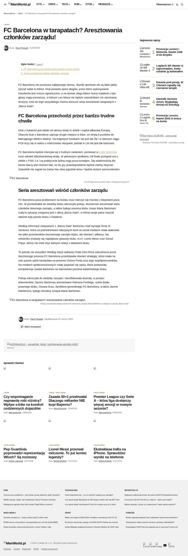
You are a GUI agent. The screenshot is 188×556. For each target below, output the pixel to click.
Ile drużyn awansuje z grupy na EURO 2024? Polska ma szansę (91, 522)
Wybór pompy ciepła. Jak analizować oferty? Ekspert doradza (30, 500)
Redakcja (7, 549)
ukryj (39, 64)
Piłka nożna (61, 392)
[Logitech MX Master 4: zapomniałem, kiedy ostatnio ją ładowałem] (145, 68)
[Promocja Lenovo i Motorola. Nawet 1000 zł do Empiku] (145, 52)
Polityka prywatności (49, 549)
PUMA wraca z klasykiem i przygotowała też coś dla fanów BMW (31, 522)
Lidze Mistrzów (108, 152)
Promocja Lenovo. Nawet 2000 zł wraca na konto (168, 118)
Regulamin (26, 549)
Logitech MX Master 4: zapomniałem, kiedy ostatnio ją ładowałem (169, 68)
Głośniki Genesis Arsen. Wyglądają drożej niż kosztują (167, 101)
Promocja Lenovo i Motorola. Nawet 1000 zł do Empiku (169, 52)
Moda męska (10, 513)
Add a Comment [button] (33, 327)
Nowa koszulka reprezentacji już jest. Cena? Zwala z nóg (27, 527)
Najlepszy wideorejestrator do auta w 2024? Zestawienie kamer (151, 495)
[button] (5, 4)
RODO (36, 549)
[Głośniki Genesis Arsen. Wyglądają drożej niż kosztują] (145, 102)
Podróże (130, 513)
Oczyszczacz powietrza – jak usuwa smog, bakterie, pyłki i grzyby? (32, 495)
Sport (20, 13)
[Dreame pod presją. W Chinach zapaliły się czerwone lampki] (145, 85)
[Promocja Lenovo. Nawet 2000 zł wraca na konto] (145, 118)
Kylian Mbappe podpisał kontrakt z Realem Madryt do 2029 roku (92, 527)
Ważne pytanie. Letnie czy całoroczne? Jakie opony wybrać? (150, 504)
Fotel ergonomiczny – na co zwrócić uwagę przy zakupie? (89, 495)
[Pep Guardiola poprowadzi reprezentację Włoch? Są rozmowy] (24, 431)
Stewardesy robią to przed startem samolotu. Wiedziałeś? (150, 522)
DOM (6, 490)
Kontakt (17, 549)
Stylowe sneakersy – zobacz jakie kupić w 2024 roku (26, 518)
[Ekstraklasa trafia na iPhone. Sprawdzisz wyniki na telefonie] (114, 431)
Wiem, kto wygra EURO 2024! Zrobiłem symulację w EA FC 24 (91, 518)
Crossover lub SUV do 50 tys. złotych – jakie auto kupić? (148, 500)
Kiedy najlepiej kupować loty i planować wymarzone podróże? (152, 518)
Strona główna (9, 13)
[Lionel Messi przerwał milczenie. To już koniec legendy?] (69, 431)
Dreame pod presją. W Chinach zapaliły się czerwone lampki (169, 85)
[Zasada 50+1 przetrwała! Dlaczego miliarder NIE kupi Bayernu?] (69, 378)
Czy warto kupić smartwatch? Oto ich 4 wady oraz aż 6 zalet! (90, 504)
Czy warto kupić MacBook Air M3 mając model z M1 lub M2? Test (92, 500)
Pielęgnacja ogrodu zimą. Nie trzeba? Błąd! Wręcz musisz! (28, 504)
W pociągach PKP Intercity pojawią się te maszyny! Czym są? (152, 527)
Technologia (71, 490)
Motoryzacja (131, 490)
